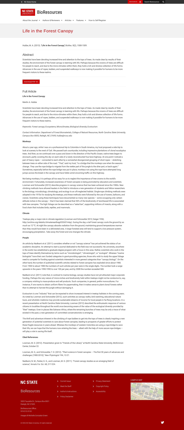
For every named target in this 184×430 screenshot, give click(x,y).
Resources (133, 2)
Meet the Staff (65, 386)
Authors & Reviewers (51, 20)
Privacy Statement (103, 381)
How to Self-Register (97, 20)
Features (80, 20)
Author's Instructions (68, 391)
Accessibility (101, 391)
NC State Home (30, 2)
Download (30, 82)
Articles (68, 20)
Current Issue (65, 381)
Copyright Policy (102, 386)
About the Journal (30, 20)
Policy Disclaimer (66, 397)
